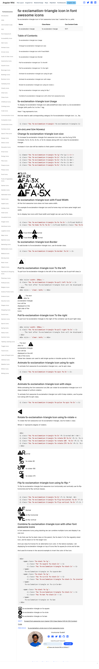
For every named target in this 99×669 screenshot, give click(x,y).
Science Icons (5, 296)
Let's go (68, 644)
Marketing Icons (6, 244)
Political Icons (5, 282)
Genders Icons (5, 190)
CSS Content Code (6, 25)
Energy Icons (5, 156)
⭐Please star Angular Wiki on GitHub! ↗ (58, 647)
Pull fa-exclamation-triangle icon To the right (33, 68)
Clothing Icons (5, 106)
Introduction (4, 15)
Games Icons (5, 185)
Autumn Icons (5, 65)
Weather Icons (5, 364)
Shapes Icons (5, 305)
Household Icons (6, 217)
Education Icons (6, 147)
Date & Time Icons (6, 133)
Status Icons (4, 332)
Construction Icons (6, 124)
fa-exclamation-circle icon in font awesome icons (46, 628)
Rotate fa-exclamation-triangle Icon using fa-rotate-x (36, 85)
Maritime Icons (5, 240)
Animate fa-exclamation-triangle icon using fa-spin (35, 73)
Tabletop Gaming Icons (8, 341)
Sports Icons (5, 323)
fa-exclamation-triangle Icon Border (31, 57)
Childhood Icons (6, 102)
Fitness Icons (5, 170)
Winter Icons (5, 369)
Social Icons (4, 314)
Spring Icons (5, 328)
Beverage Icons (5, 70)
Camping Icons (5, 83)
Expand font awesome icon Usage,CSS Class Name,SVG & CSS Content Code (47, 622)
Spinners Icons (5, 319)
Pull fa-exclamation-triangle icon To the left (33, 62)
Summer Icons (5, 337)
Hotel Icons (4, 212)
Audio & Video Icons (7, 56)
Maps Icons (4, 235)
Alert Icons (4, 43)
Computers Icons (6, 120)
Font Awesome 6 (6, 34)
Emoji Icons (4, 151)
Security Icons (5, 301)
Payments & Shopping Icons (7, 272)
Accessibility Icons (6, 38)
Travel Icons (4, 350)
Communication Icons (7, 115)
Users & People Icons (7, 355)
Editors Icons (5, 142)
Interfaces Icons (6, 226)
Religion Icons (5, 287)
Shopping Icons (5, 310)
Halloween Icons (6, 194)
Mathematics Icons (6, 249)
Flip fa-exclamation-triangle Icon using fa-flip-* (34, 90)
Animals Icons (5, 47)
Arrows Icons (5, 52)
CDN (2, 20)
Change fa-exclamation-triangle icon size (32, 46)
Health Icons (5, 203)
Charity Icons (5, 88)
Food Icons (4, 174)
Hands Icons (4, 199)
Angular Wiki (9, 3)
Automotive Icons (6, 61)
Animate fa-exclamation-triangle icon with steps (35, 79)
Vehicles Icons (5, 360)
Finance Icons (5, 165)
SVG (2, 29)
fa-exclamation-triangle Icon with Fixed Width (34, 51)
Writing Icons (5, 373)
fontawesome (7, 12)
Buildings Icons (5, 74)
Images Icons (5, 222)
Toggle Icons (5, 346)
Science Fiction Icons (7, 292)
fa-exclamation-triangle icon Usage (30, 40)
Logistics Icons (5, 231)
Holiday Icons (5, 208)
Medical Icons (5, 253)
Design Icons (5, 138)
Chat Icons (4, 93)
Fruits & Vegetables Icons (7, 180)
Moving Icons (5, 258)
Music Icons (4, 262)
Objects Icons (5, 267)
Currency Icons (5, 129)
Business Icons (5, 79)
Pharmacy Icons (6, 278)
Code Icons (4, 111)
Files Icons (4, 161)
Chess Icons (4, 97)
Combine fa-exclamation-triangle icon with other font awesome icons (42, 96)
